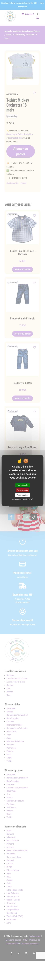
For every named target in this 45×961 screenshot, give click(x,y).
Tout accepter (22, 485)
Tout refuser (22, 490)
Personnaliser (22, 495)
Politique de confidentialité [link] (22, 499)
